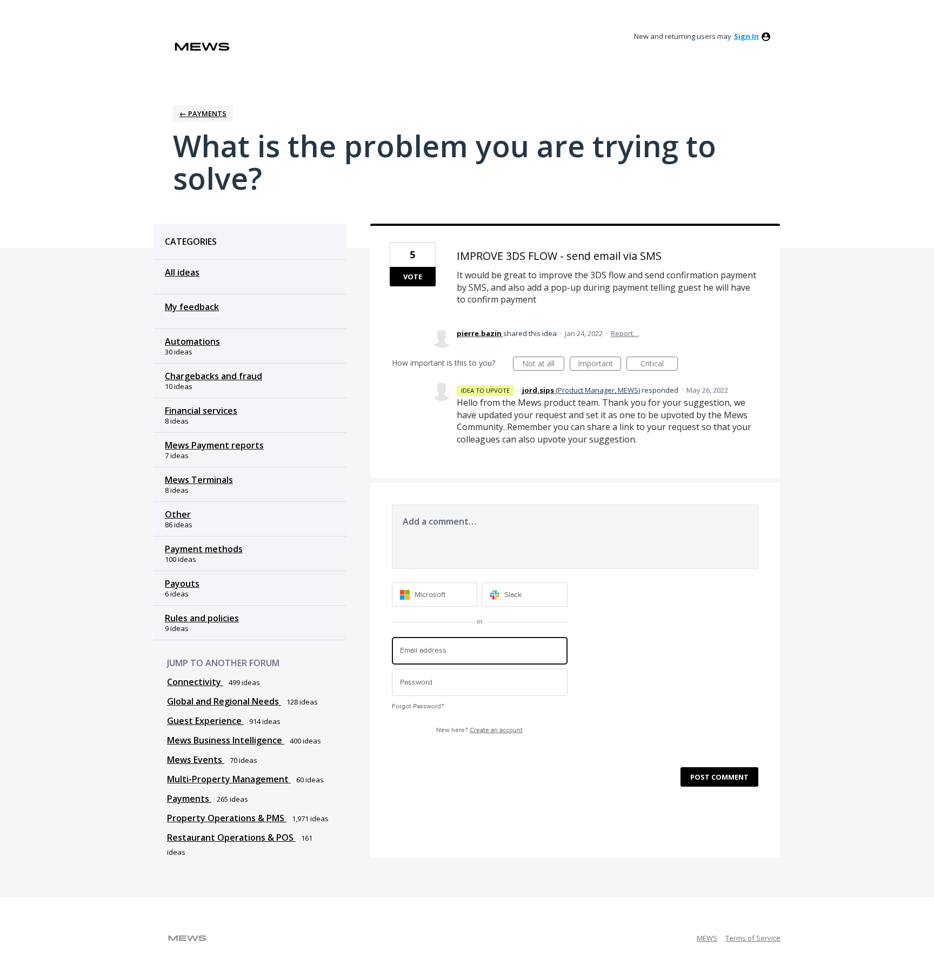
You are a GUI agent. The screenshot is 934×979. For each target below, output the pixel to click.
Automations (192, 341)
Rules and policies (202, 618)
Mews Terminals (199, 480)
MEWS (707, 938)
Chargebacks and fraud (213, 376)
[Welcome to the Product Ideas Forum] (202, 46)
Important (599, 364)
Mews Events (195, 760)
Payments (189, 798)
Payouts (182, 583)
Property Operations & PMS (226, 818)
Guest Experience (205, 721)
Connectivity (195, 682)
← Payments (202, 113)
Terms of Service (752, 938)
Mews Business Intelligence (225, 740)
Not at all (543, 364)
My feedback (192, 307)
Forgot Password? (418, 706)
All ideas (182, 272)
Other (178, 514)
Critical (659, 364)
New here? (479, 730)
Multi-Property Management (229, 779)
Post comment (719, 777)
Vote (412, 276)
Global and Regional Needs (224, 701)
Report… (625, 333)
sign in (746, 36)
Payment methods (204, 549)
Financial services (201, 411)
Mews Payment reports (214, 445)
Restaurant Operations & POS (231, 837)
